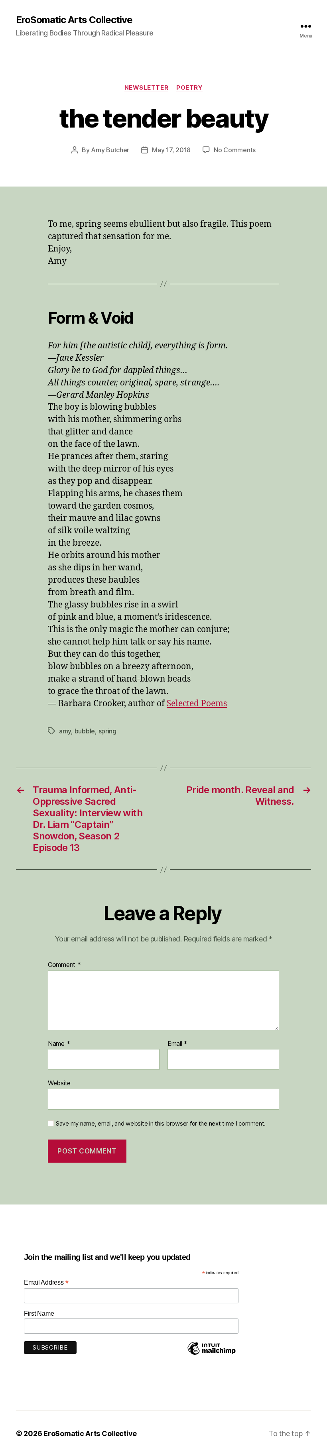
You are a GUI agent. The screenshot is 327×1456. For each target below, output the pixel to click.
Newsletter (146, 87)
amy (65, 731)
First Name (39, 1313)
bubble (85, 731)
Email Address (46, 1282)
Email (177, 1043)
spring (107, 731)
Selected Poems (197, 703)
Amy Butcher (110, 150)
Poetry (189, 87)
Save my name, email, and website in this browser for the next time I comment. (161, 1123)
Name (59, 1043)
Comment (64, 965)
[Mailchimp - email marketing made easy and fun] (211, 1354)
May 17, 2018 (171, 150)
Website (59, 1083)
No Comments (235, 150)
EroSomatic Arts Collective (74, 20)
